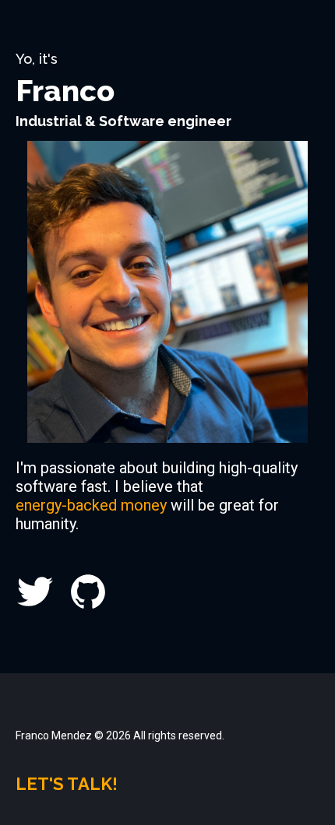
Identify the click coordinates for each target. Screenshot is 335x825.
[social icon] (35, 590)
